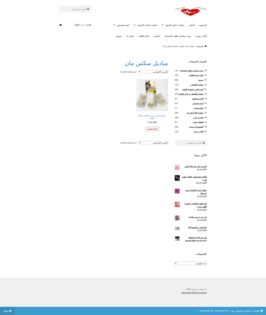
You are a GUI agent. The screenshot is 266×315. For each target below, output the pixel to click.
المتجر (192, 24)
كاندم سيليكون (198, 98)
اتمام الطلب (143, 35)
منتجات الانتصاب (197, 84)
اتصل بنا (130, 35)
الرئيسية (203, 24)
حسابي (157, 35)
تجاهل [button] (6, 310)
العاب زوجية (201, 35)
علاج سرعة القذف (196, 75)
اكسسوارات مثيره (196, 126)
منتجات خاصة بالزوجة (147, 24)
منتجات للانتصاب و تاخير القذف (191, 93)
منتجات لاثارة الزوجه (195, 112)
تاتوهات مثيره (198, 122)
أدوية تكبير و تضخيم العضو (193, 89)
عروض (119, 35)
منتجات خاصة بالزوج (175, 24)
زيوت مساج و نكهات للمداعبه (177, 35)
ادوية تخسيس (123, 24)
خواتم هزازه (199, 108)
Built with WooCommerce (194, 292)
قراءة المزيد (152, 128)
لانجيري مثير (199, 117)
